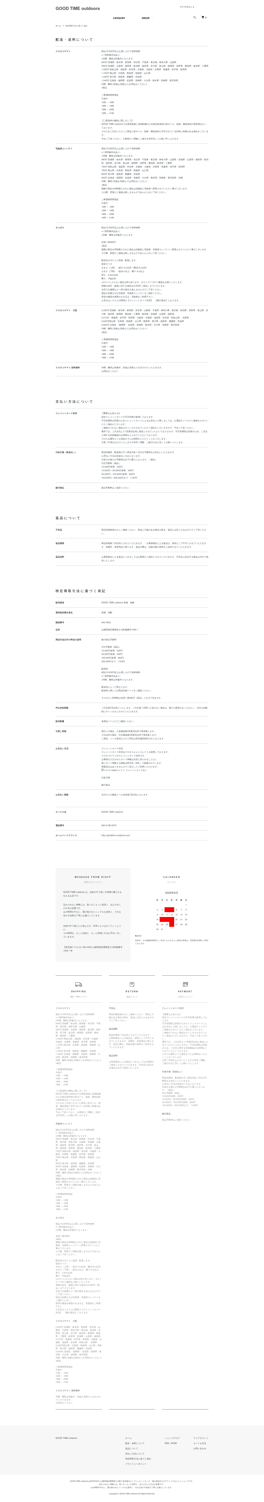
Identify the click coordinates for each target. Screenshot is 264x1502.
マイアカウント (187, 6)
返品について (131, 1448)
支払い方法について (135, 1453)
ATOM (174, 1443)
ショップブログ (172, 1437)
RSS (167, 1443)
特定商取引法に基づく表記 (138, 1458)
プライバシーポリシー (136, 1463)
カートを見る (199, 1443)
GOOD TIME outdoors (78, 8)
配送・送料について (135, 1443)
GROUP (146, 18)
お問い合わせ (199, 1448)
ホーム (58, 25)
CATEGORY (119, 18)
